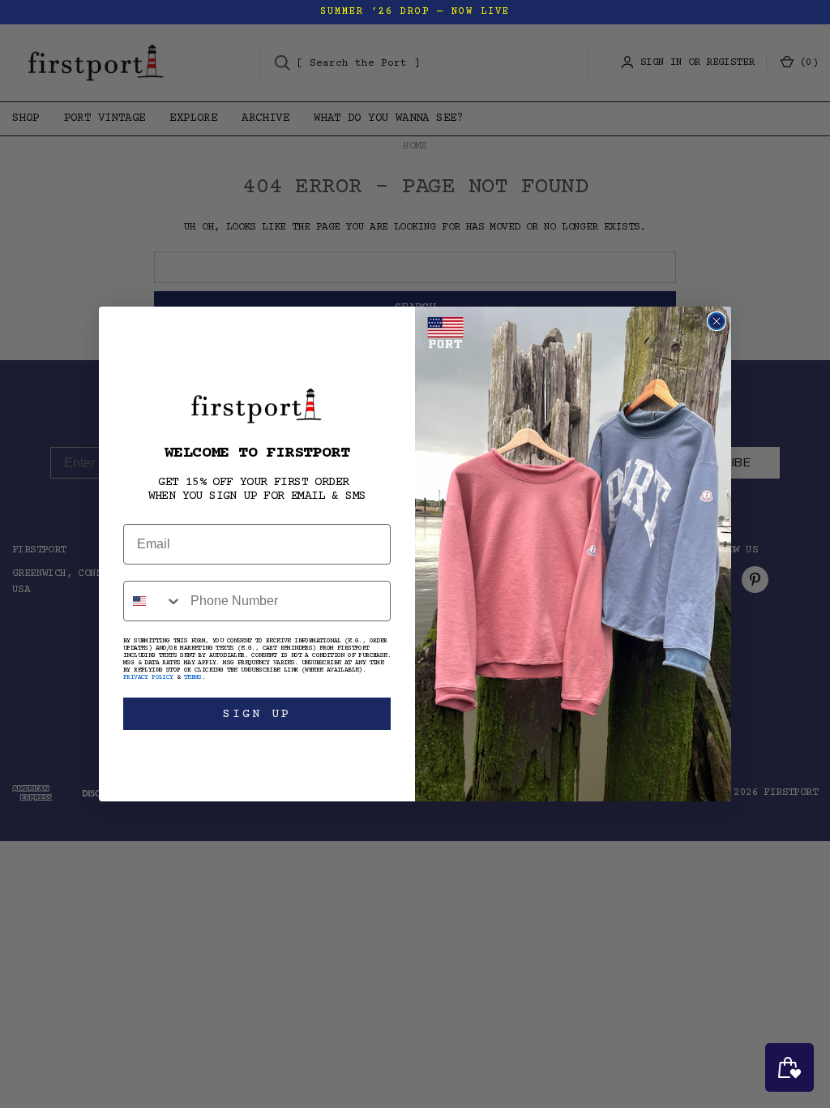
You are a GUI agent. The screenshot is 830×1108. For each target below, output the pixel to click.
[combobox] (153, 601)
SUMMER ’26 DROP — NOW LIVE (415, 11)
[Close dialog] (716, 321)
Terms (193, 677)
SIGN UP (257, 714)
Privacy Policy (148, 677)
